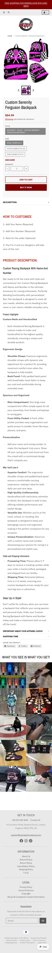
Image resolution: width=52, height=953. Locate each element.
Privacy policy (25, 940)
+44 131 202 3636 (20, 820)
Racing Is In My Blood (19, 938)
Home (10, 36)
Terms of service (39, 940)
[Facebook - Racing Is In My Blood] (21, 841)
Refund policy (11, 940)
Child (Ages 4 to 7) (15, 154)
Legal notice (42, 942)
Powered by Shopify (38, 938)
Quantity (9, 164)
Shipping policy (11, 942)
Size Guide (10, 160)
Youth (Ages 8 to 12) (16, 148)
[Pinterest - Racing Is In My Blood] (30, 841)
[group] (26, 90)
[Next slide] (33, 90)
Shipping (9, 119)
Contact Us (35, 820)
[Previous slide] (19, 90)
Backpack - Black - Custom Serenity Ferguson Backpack (23, 131)
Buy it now (26, 187)
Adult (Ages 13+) (14, 143)
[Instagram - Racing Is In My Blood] (26, 841)
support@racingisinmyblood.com (26, 835)
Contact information (27, 942)
